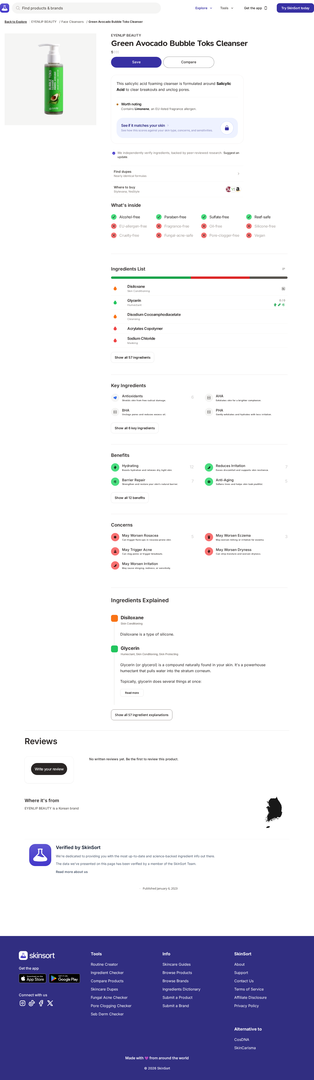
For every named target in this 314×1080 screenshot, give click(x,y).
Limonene (142, 109)
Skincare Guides (177, 964)
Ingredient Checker (107, 972)
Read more (132, 692)
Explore (201, 8)
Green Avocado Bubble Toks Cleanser (115, 21)
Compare (188, 62)
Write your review (49, 769)
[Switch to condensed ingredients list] (284, 269)
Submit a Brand (176, 1005)
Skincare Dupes (104, 989)
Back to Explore (16, 21)
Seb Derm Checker (107, 1014)
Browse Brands (175, 981)
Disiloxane (132, 617)
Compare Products (107, 981)
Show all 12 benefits (130, 498)
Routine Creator (104, 964)
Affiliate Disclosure (250, 997)
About (239, 964)
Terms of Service (249, 989)
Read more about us (72, 872)
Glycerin (130, 648)
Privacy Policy (246, 1005)
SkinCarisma (245, 1047)
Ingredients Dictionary (181, 989)
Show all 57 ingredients (132, 357)
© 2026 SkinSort (157, 1068)
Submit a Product (177, 997)
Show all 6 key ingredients (135, 428)
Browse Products (177, 972)
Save (136, 62)
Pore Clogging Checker (111, 1005)
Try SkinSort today (295, 8)
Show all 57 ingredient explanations (141, 715)
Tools (224, 8)
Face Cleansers (72, 21)
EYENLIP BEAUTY (44, 21)
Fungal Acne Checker (109, 997)
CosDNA (241, 1039)
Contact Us (244, 981)
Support (241, 972)
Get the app (253, 8)
